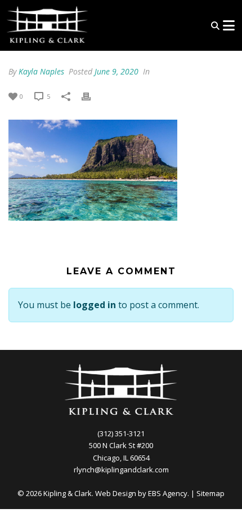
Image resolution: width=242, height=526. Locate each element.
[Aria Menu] (228, 25)
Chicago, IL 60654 (121, 458)
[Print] (92, 95)
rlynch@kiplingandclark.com (121, 469)
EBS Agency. (168, 493)
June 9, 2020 (116, 71)
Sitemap (210, 493)
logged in (94, 305)
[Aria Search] (215, 25)
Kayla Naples (41, 71)
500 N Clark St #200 (121, 445)
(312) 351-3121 (121, 433)
